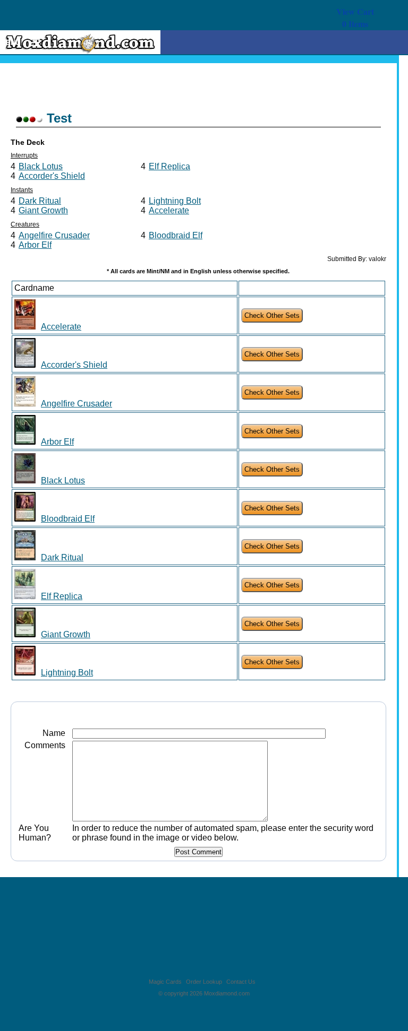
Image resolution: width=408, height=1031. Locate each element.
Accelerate (169, 210)
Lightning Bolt (175, 200)
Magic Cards (165, 981)
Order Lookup (204, 981)
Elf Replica (169, 166)
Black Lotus (41, 166)
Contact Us (241, 981)
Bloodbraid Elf (175, 235)
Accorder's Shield (52, 175)
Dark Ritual (40, 200)
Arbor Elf (35, 244)
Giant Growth (43, 210)
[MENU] (30, 43)
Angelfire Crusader (54, 235)
